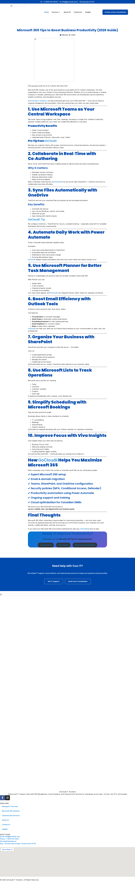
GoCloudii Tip (36, 219)
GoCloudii (51, 140)
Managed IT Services (10, 806)
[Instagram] (7, 797)
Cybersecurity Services (10, 815)
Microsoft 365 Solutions (11, 811)
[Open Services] (59, 12)
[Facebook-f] (2, 797)
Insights (5, 829)
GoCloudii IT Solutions (38, 101)
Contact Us (6, 825)
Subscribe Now (45, 545)
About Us (5, 820)
